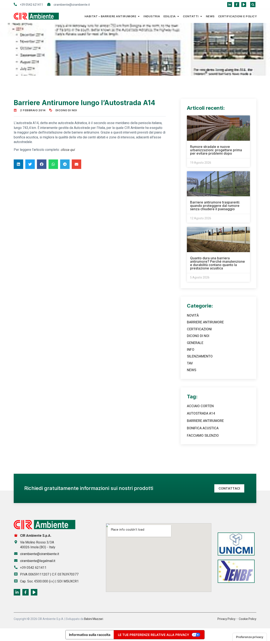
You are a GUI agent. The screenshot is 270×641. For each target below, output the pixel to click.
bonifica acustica (203, 428)
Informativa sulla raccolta (89, 635)
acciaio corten (200, 406)
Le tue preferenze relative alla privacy (153, 635)
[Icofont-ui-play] (243, 4)
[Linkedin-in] (229, 4)
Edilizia (169, 16)
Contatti (191, 16)
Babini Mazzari (93, 619)
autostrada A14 (201, 413)
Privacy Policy (226, 619)
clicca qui (68, 149)
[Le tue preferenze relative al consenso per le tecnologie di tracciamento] (250, 637)
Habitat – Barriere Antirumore (110, 16)
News (210, 16)
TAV (190, 363)
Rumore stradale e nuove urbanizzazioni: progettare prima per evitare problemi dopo (216, 150)
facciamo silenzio (203, 435)
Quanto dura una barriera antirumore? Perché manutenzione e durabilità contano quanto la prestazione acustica (217, 263)
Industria (151, 16)
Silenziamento (200, 356)
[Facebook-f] (236, 4)
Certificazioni (199, 329)
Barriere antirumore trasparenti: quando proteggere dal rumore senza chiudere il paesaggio (215, 205)
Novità (193, 315)
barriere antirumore (205, 421)
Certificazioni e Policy (237, 16)
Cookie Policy (247, 619)
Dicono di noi (66, 110)
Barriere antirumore (205, 322)
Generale (195, 342)
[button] (252, 4)
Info (190, 349)
